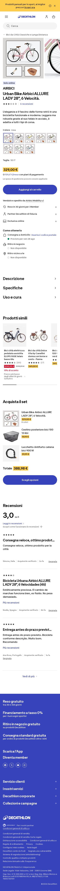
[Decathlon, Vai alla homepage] (26, 16)
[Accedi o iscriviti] (46, 16)
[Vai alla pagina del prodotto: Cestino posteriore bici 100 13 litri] (11, 436)
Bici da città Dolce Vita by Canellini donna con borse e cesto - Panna (38, 354)
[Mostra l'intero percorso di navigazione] (4, 35)
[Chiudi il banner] (54, 5)
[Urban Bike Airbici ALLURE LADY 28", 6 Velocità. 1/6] (23, 58)
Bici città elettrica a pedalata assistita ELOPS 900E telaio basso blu (14, 354)
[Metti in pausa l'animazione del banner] (50, 5)
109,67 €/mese (12, 174)
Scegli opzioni (30, 480)
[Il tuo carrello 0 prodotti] (53, 16)
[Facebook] (5, 765)
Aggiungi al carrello (30, 189)
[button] (24, 376)
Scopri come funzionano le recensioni (21, 527)
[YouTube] (18, 765)
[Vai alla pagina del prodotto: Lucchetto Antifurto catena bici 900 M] (11, 453)
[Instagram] (24, 765)
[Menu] (6, 16)
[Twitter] (11, 765)
